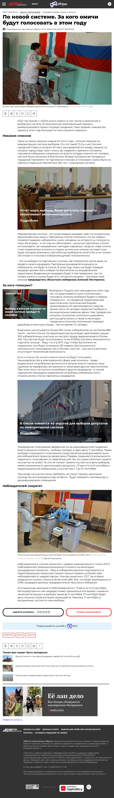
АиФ (91, 106)
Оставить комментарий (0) (89, 612)
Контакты (28, 733)
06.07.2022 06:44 (10, 12)
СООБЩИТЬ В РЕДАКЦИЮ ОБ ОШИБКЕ (51, 733)
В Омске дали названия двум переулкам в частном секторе (42, 675)
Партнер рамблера (49, 787)
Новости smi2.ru (12, 719)
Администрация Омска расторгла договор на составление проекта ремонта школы (54, 666)
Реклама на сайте (31, 729)
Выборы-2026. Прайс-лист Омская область (80, 729)
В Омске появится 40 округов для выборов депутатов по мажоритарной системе (64, 425)
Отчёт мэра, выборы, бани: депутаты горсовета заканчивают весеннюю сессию (58, 212)
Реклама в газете (51, 729)
